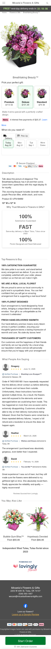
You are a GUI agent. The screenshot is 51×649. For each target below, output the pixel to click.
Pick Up (24, 135)
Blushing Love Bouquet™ (31, 374)
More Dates (42, 143)
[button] (45, 642)
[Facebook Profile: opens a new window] (25, 606)
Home (4, 12)
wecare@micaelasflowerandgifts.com (25, 596)
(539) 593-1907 (26, 593)
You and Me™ (26, 466)
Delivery (8, 137)
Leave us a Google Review (25, 614)
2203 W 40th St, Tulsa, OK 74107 (25, 590)
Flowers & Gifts (14, 12)
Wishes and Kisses (29, 441)
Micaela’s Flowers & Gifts (25, 3)
